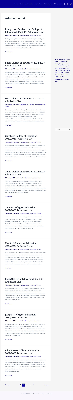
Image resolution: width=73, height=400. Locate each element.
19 (33, 385)
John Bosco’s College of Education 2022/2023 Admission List (22, 352)
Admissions (38, 4)
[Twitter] (71, 4)
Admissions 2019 (24, 104)
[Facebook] (68, 4)
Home (15, 4)
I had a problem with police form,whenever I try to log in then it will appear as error (62, 70)
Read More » (8, 52)
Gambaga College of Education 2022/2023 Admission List (21, 137)
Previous (6, 385)
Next (46, 385)
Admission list (58, 4)
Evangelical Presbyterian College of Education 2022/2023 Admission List (24, 30)
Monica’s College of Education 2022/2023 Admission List (21, 244)
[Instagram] (64, 4)
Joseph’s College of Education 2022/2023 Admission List (20, 316)
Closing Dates (29, 4)
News (21, 4)
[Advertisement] (63, 35)
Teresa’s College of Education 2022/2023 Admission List (20, 209)
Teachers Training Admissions (28, 35)
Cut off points (48, 4)
